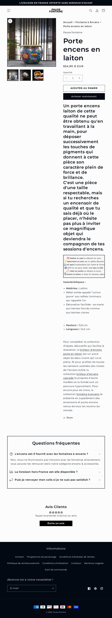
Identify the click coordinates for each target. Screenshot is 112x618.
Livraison (76, 563)
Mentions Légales (94, 563)
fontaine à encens (87, 394)
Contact (19, 557)
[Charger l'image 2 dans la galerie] (25, 75)
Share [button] (70, 417)
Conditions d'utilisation (55, 563)
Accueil (68, 22)
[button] (8, 10)
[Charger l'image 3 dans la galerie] (38, 75)
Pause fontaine (59, 612)
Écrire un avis (56, 523)
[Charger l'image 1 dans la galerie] (12, 75)
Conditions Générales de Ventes (77, 557)
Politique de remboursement (23, 563)
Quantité (67, 72)
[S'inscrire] (53, 588)
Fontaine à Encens (87, 22)
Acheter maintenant (84, 96)
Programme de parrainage (41, 557)
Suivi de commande (56, 569)
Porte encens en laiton (77, 26)
